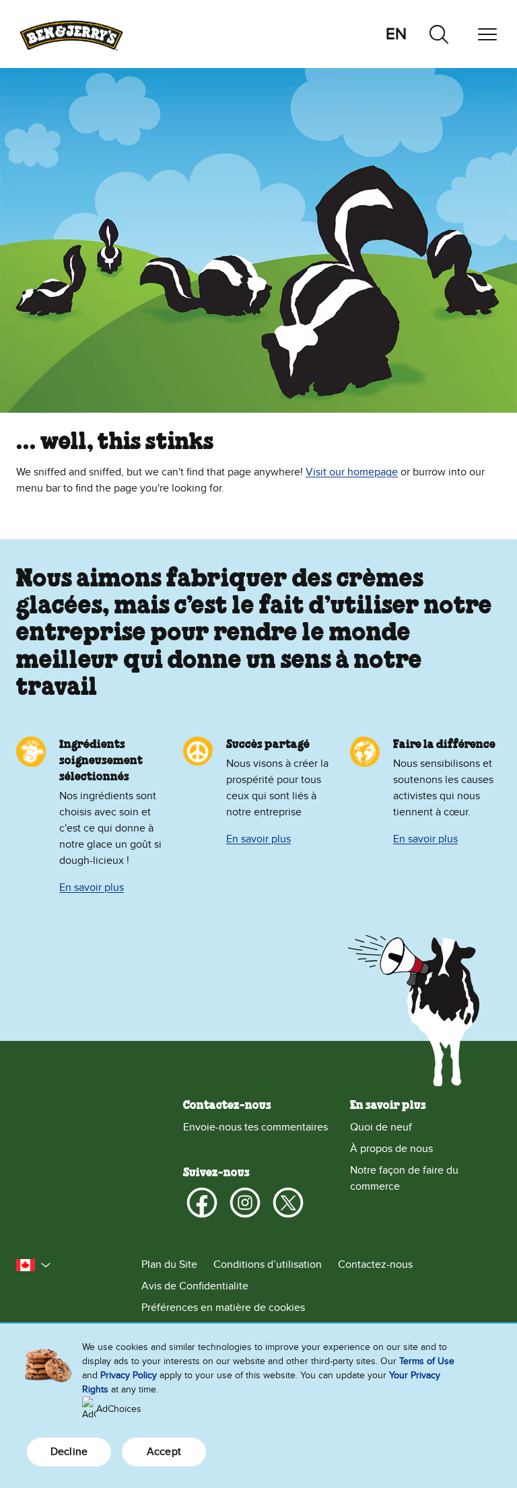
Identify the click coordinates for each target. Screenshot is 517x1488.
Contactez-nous (375, 1264)
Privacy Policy (128, 1375)
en (396, 34)
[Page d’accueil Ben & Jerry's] (71, 34)
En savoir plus (91, 887)
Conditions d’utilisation (267, 1264)
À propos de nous (391, 1148)
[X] (288, 1202)
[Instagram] (245, 1202)
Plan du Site (169, 1264)
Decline (69, 1451)
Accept (164, 1451)
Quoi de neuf (381, 1127)
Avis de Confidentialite (194, 1286)
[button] (33, 1265)
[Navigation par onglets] (487, 34)
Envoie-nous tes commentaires (255, 1127)
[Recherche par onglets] (439, 34)
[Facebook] (202, 1202)
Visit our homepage (352, 472)
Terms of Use (426, 1361)
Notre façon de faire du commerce (404, 1178)
